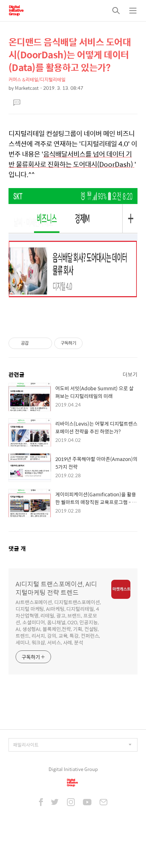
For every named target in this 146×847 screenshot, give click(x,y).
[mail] (103, 802)
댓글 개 (17, 548)
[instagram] (71, 802)
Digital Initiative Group (73, 769)
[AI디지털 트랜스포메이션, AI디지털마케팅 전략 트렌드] (16, 10)
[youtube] (87, 802)
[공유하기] (35, 343)
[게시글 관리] (44, 343)
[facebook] (41, 802)
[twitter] (55, 802)
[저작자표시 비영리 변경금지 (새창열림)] (92, 343)
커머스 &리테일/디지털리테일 (37, 79)
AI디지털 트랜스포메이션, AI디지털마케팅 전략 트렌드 (56, 588)
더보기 (130, 374)
